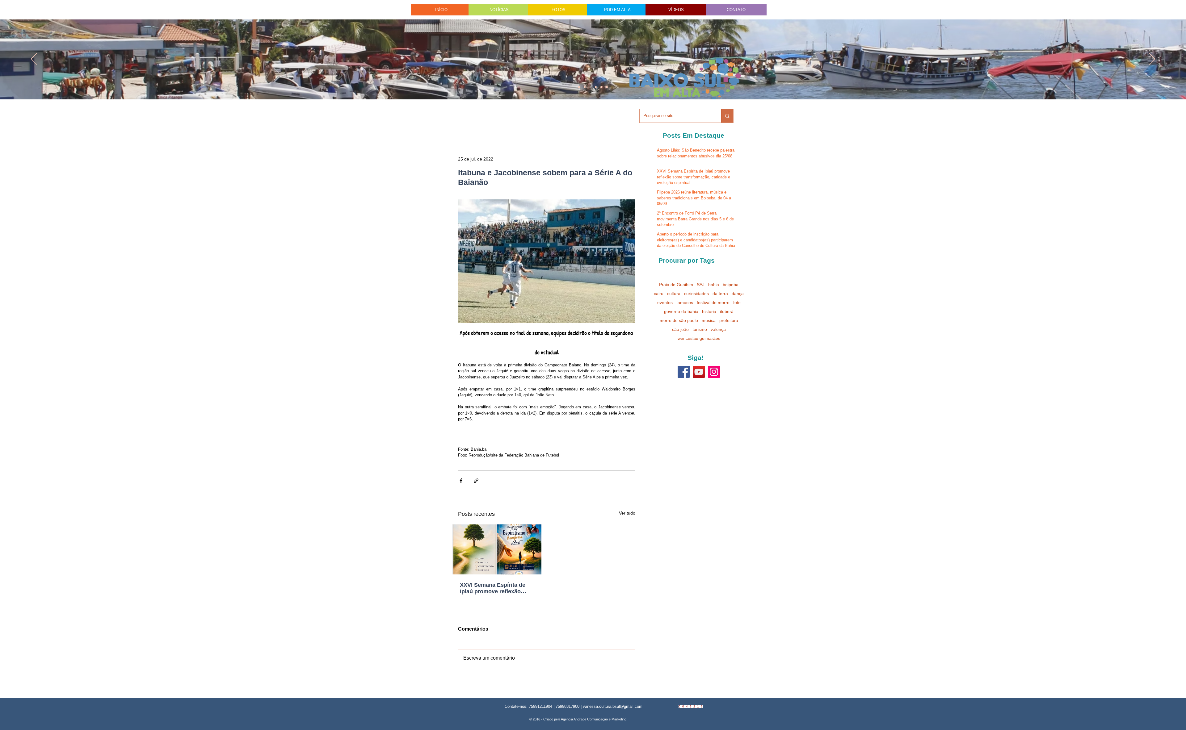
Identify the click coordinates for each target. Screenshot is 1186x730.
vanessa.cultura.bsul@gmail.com (612, 706)
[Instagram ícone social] (714, 372)
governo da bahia (681, 311)
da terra (720, 293)
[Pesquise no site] (727, 116)
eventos (665, 302)
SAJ (700, 284)
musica (709, 320)
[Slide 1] (579, 87)
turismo (699, 329)
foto (737, 302)
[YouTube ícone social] (699, 372)
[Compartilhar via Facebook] (461, 481)
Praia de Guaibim (676, 284)
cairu (658, 293)
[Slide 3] (607, 87)
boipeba (730, 284)
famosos (684, 302)
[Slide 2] (596, 87)
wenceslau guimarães (699, 338)
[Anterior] (34, 59)
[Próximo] (1152, 59)
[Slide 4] (585, 87)
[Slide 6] (590, 87)
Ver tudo (627, 513)
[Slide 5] (601, 87)
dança (738, 293)
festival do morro (713, 302)
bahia (713, 284)
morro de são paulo (679, 320)
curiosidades (696, 293)
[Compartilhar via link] (476, 481)
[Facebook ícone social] (684, 372)
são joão (680, 329)
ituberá (727, 311)
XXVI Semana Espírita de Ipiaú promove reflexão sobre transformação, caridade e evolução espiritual (492, 588)
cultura (673, 293)
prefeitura (728, 320)
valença (718, 329)
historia (709, 311)
